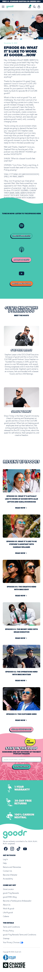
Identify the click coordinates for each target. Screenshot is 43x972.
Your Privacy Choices (11, 942)
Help (5, 863)
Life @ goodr (8, 912)
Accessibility (8, 878)
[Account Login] (29, 7)
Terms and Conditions (11, 927)
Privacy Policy (8, 930)
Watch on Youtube (21, 283)
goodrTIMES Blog (10, 897)
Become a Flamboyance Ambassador (17, 901)
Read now (20, 508)
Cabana (6, 916)
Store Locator (8, 889)
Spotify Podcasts (21, 236)
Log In (5, 859)
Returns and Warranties (12, 867)
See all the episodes (21, 729)
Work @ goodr (8, 908)
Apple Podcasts (21, 260)
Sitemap (6, 938)
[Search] (34, 6)
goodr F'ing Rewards (11, 893)
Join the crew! (21, 767)
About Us (6, 905)
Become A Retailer (10, 875)
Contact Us (7, 871)
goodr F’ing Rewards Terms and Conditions (19, 934)
